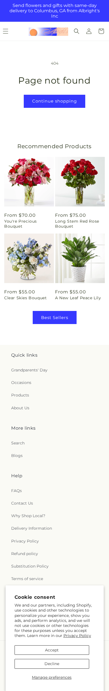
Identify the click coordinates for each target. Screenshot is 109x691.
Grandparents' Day (29, 370)
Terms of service (27, 578)
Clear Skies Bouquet (25, 297)
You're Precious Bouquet (20, 224)
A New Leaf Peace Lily (78, 297)
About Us (20, 407)
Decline (51, 663)
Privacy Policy (77, 635)
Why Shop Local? (28, 515)
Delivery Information (31, 528)
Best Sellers (54, 317)
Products (20, 395)
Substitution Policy (30, 566)
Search (18, 443)
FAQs (16, 490)
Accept (52, 650)
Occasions (21, 382)
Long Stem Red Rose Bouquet (77, 224)
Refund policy (24, 553)
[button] (76, 31)
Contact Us (22, 503)
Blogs (17, 455)
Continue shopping (54, 101)
